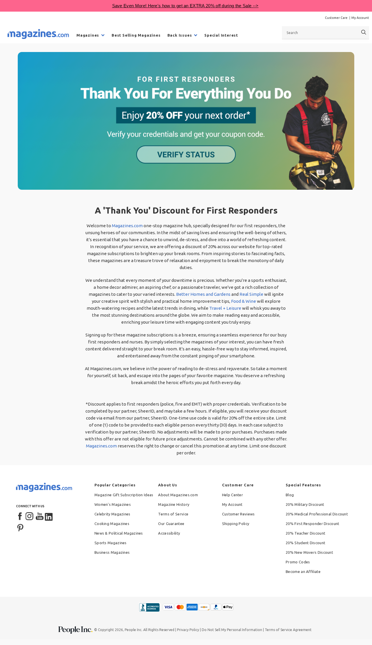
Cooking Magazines (111, 524)
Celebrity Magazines (112, 514)
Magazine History (173, 504)
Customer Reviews (238, 514)
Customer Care (336, 17)
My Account (360, 17)
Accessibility (169, 533)
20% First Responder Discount (312, 524)
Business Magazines (112, 552)
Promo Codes (298, 562)
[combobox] (325, 32)
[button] (186, 121)
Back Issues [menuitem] (179, 35)
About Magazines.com (178, 495)
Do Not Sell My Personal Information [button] (232, 630)
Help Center (232, 495)
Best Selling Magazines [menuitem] (136, 35)
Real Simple (251, 294)
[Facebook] (20, 516)
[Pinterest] (20, 527)
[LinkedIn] (49, 516)
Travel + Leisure (225, 308)
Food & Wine (243, 301)
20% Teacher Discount (305, 533)
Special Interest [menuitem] (221, 35)
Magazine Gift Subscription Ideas (123, 495)
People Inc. (133, 630)
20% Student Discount (305, 543)
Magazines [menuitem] (87, 35)
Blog (290, 495)
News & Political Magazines (118, 533)
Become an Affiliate (303, 571)
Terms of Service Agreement (288, 630)
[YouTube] (39, 516)
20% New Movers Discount (309, 552)
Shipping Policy (235, 524)
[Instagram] (30, 516)
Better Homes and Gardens (203, 294)
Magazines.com (127, 225)
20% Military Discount (305, 504)
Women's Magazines (112, 504)
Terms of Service (173, 514)
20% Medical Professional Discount (317, 514)
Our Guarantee (171, 524)
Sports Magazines (110, 543)
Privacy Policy (188, 630)
